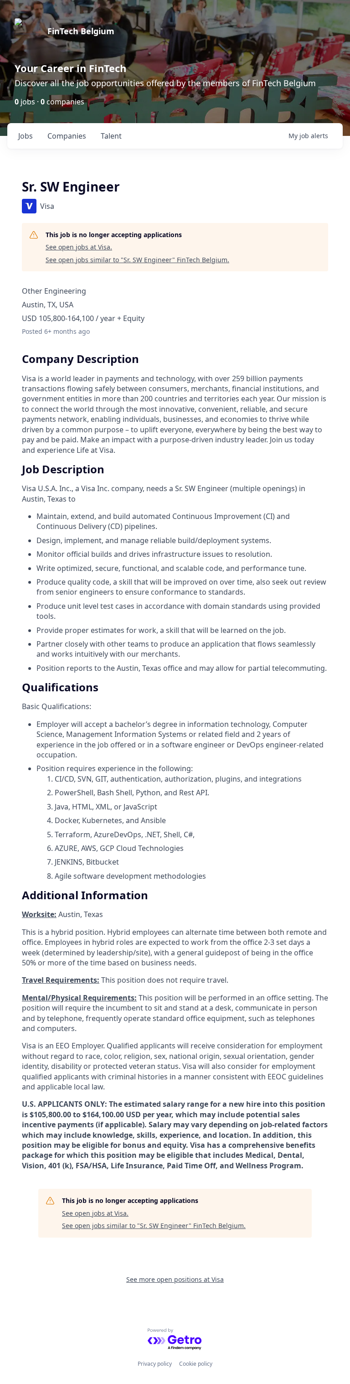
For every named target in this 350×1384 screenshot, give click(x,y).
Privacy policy (155, 1364)
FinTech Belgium (80, 31)
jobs (25, 136)
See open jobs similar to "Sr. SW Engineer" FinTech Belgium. (137, 259)
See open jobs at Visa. (79, 247)
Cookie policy (195, 1364)
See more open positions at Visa (175, 1279)
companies (66, 136)
